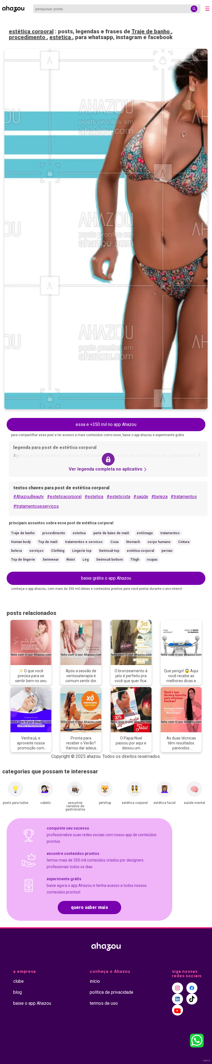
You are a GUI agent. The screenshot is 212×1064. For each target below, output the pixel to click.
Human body (21, 542)
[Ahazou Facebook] (191, 987)
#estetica (93, 496)
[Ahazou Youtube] (177, 1010)
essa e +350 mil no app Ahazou (106, 424)
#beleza (159, 496)
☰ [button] (207, 9)
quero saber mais (89, 907)
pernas (167, 551)
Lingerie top (81, 551)
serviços (36, 551)
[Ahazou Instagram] (177, 987)
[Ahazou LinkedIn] (177, 998)
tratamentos (170, 533)
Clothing (57, 551)
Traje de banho (151, 31)
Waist (70, 559)
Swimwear (51, 559)
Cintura (183, 542)
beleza (16, 551)
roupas (152, 559)
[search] (194, 9)
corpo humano (159, 542)
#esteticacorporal (64, 496)
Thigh (134, 559)
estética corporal (31, 31)
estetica (60, 37)
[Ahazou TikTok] (191, 998)
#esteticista (118, 496)
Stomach (133, 542)
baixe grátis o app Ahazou (106, 578)
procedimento (28, 37)
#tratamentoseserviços (36, 506)
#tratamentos (184, 496)
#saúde (140, 496)
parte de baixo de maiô (111, 533)
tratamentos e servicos (84, 542)
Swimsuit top (109, 551)
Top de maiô (48, 542)
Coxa (114, 542)
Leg (86, 559)
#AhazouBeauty (28, 496)
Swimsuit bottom (109, 559)
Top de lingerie (23, 559)
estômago (145, 533)
